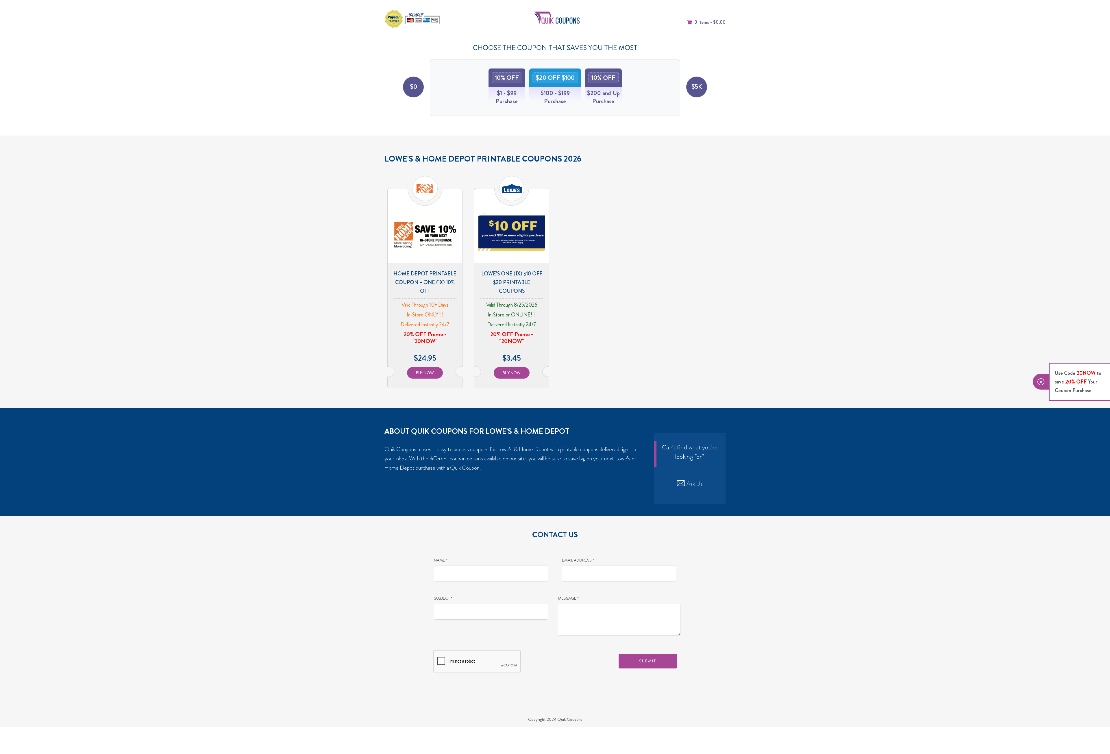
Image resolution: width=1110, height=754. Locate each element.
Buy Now (425, 373)
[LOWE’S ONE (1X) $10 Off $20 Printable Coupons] (511, 234)
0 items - (710, 22)
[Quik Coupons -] (557, 17)
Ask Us (695, 483)
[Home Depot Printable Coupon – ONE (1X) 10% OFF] (425, 234)
